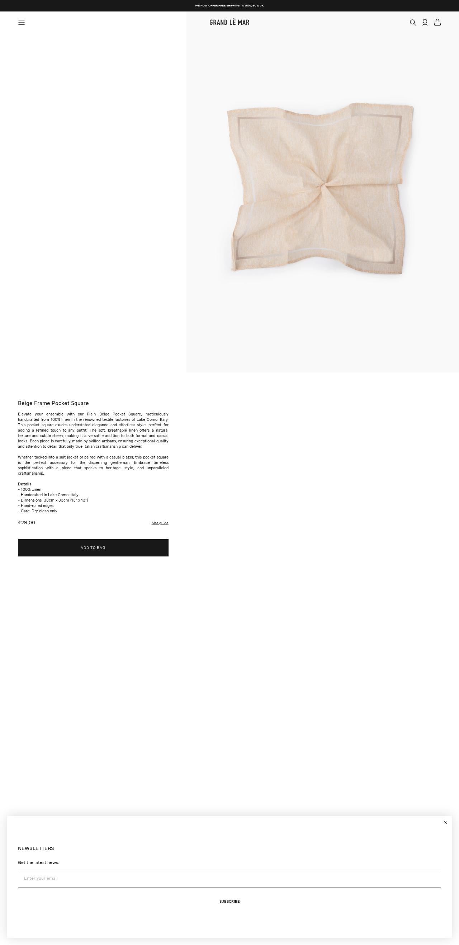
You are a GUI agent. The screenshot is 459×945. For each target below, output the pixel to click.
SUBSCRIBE (229, 901)
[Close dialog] (445, 822)
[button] (160, 523)
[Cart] (437, 22)
